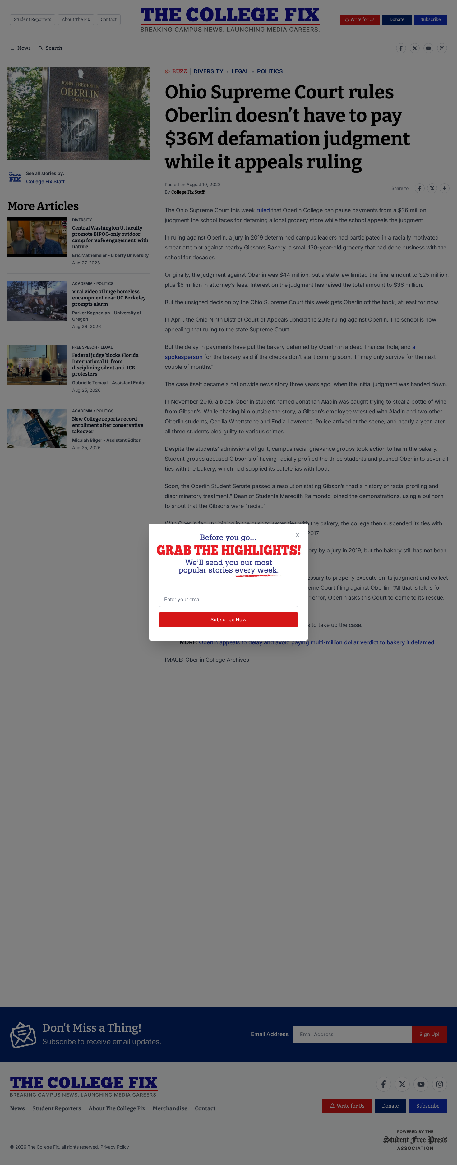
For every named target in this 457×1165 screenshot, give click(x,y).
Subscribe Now (228, 619)
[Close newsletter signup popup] (297, 535)
